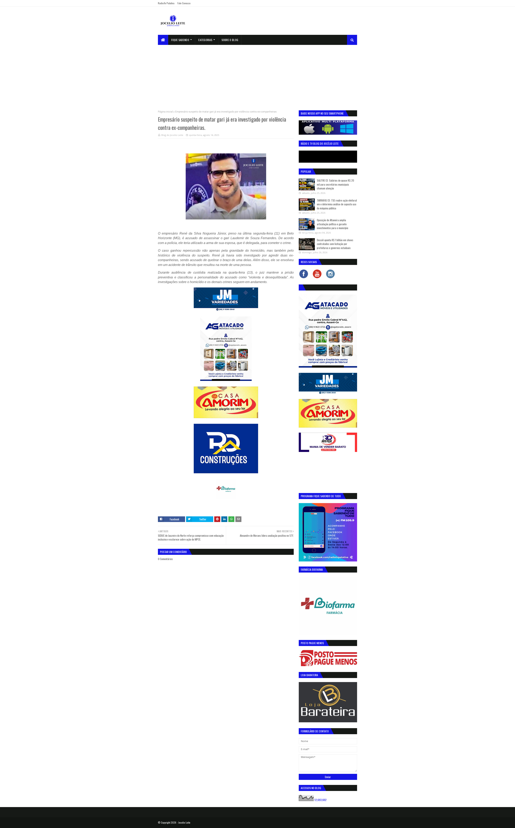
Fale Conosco (184, 3)
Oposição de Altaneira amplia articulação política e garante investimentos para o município (332, 224)
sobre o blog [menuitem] (229, 40)
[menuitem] (163, 40)
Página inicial (165, 111)
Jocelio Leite (184, 822)
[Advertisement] (257, 75)
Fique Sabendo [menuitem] (180, 40)
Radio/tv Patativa (166, 3)
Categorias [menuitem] (205, 40)
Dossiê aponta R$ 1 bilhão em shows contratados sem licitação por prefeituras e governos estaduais (335, 244)
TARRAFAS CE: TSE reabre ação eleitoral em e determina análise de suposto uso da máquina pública (337, 204)
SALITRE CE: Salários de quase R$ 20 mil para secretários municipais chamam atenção (335, 184)
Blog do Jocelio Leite (172, 134)
